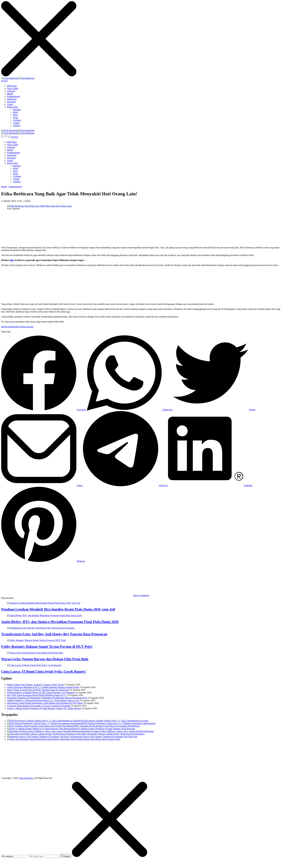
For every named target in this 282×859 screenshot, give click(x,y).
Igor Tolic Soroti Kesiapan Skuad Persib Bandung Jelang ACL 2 (37, 695)
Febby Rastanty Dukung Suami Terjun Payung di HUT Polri (46, 646)
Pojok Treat (12, 107)
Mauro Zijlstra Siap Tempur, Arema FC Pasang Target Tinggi (35, 684)
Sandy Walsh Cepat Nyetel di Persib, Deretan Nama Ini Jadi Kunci (38, 690)
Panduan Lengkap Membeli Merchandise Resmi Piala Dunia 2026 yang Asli (58, 609)
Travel (10, 104)
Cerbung (17, 120)
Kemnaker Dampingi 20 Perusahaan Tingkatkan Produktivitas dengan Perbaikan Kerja (47, 698)
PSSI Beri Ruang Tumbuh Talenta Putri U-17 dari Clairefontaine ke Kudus (113, 720)
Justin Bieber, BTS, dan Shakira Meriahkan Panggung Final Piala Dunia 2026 (60, 622)
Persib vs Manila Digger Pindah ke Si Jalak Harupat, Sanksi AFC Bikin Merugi (44, 708)
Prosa (15, 117)
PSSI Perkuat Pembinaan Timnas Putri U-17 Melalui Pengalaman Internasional (118, 723)
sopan (30, 326)
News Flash (12, 88)
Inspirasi (17, 109)
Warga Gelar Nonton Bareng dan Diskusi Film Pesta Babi (44, 659)
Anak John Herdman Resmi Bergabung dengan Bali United (92, 739)
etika (11, 260)
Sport (15, 112)
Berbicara (5, 326)
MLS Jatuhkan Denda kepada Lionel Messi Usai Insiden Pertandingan (107, 726)
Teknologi (11, 99)
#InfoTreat (12, 86)
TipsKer (16, 125)
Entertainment (13, 96)
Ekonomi (11, 101)
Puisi (15, 115)
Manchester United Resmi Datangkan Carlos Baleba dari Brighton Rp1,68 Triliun (45, 703)
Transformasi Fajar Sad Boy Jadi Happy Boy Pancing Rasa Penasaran (54, 634)
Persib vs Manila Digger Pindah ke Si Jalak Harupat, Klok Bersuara (103, 728)
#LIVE (4, 81)
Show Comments (141, 595)
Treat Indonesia (26, 778)
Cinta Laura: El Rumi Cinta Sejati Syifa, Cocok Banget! (43, 671)
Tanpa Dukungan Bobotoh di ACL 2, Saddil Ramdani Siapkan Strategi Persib (43, 687)
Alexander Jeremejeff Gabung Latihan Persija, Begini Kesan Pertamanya (111, 734)
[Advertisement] (89, 228)
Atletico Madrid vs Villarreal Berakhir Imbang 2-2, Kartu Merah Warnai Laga (43, 700)
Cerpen (16, 123)
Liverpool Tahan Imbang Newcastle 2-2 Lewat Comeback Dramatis (38, 705)
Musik (10, 93)
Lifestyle (11, 91)
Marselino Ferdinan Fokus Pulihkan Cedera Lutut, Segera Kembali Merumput (118, 731)
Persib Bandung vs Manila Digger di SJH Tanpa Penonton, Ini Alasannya (41, 692)
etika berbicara (21, 326)
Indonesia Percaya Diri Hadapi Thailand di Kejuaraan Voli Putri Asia (105, 736)
